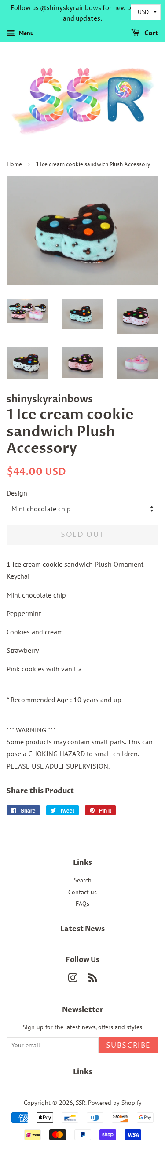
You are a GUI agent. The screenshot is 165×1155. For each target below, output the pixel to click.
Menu (25, 33)
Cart (150, 33)
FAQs (82, 903)
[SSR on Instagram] (72, 980)
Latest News (82, 929)
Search (83, 880)
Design (17, 492)
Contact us (82, 892)
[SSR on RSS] (93, 980)
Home (14, 164)
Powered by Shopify (115, 1103)
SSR (80, 1103)
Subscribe (128, 1045)
